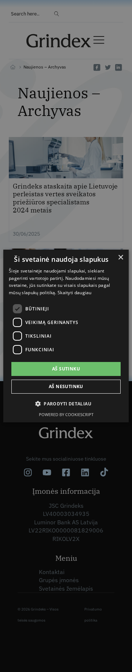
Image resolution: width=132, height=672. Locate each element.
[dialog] (66, 336)
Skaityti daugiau (75, 292)
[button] (66, 403)
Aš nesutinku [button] (66, 386)
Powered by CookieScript (66, 414)
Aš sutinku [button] (66, 369)
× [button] (120, 257)
